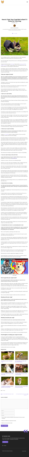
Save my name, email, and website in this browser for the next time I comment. (13, 418)
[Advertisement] (14, 10)
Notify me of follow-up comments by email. (9, 420)
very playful (7, 134)
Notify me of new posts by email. (7, 422)
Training (3, 390)
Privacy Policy (24, 451)
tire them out (14, 158)
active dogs (12, 64)
